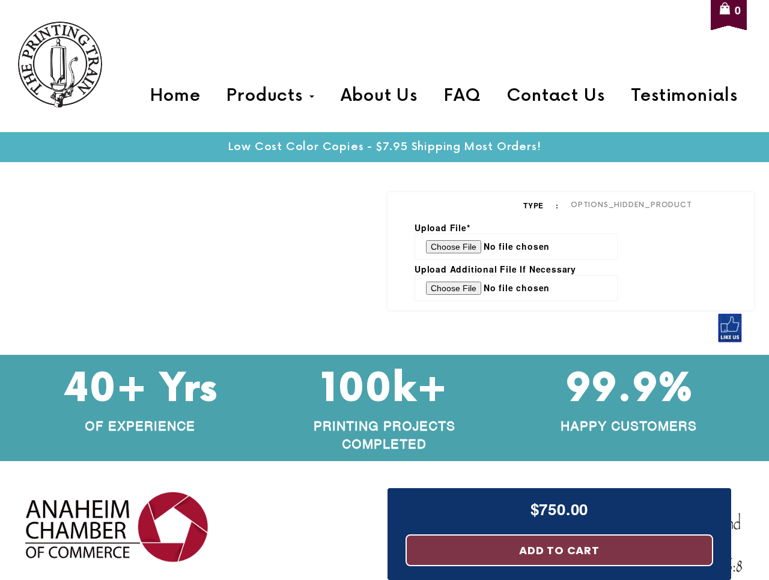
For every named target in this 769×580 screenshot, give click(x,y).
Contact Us (555, 96)
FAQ (462, 96)
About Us (379, 96)
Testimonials (684, 96)
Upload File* (442, 228)
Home (175, 96)
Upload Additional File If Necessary (495, 269)
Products (267, 96)
